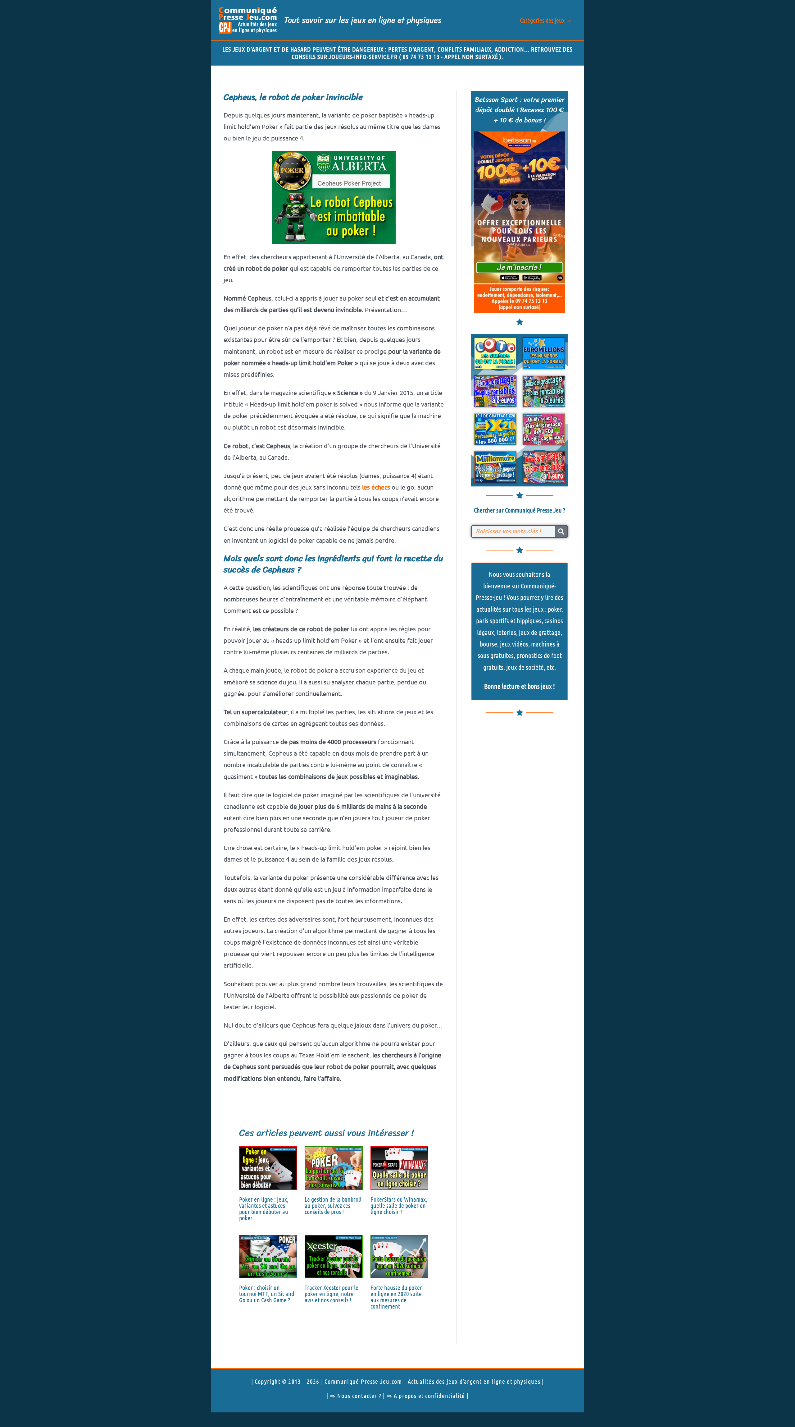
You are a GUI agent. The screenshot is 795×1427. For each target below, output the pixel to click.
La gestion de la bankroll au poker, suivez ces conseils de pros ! (333, 1205)
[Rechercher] (561, 531)
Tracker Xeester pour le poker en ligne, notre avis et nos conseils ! (331, 1294)
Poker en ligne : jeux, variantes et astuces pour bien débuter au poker (263, 1208)
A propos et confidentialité (429, 1395)
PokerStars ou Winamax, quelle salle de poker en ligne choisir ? (398, 1205)
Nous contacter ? (359, 1395)
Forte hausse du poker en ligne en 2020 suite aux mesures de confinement (396, 1297)
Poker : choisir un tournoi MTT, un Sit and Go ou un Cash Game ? (266, 1294)
